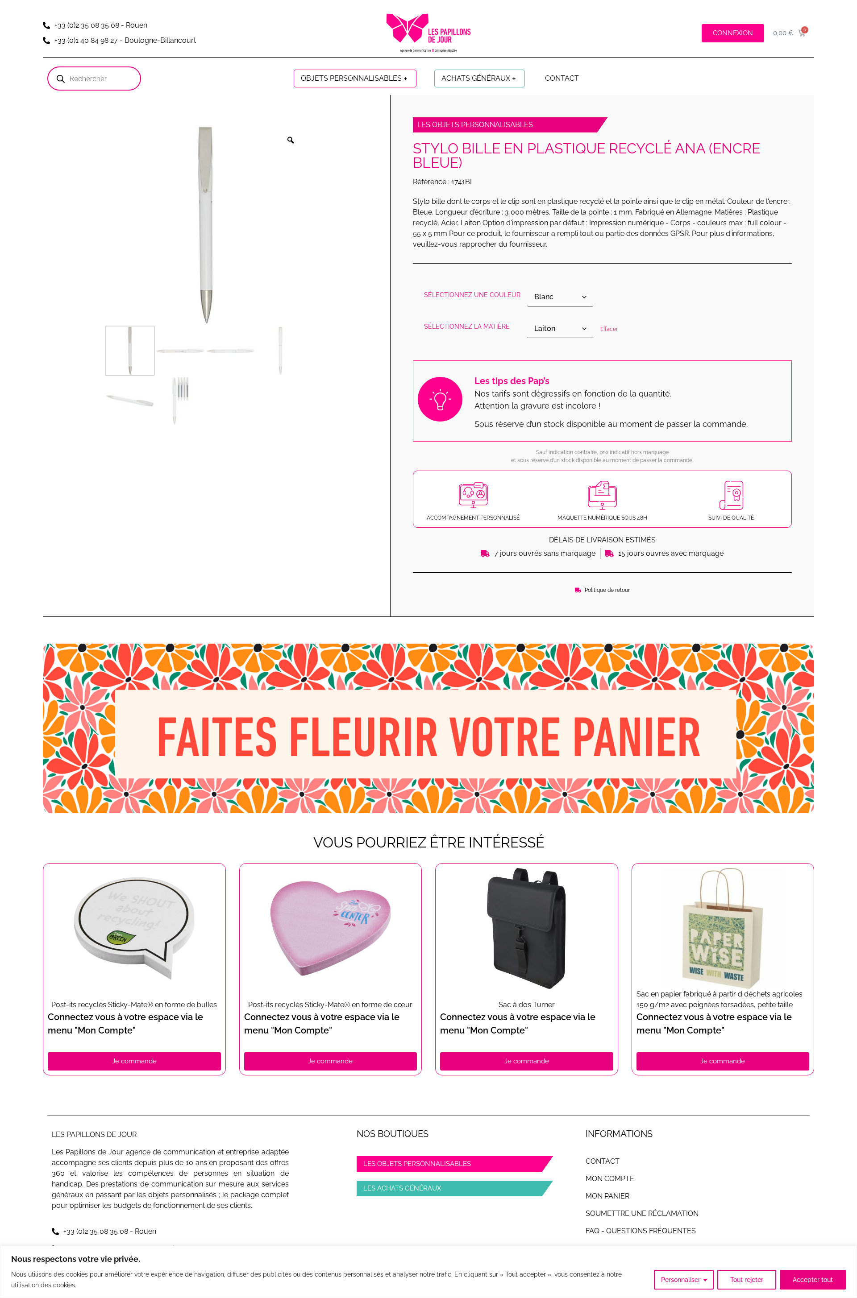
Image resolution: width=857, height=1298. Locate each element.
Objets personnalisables (351, 78)
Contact (562, 78)
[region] (428, 1272)
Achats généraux (475, 78)
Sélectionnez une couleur (472, 295)
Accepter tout (813, 1279)
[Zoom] (291, 140)
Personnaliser (680, 1279)
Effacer (609, 329)
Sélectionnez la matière (467, 326)
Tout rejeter (746, 1279)
